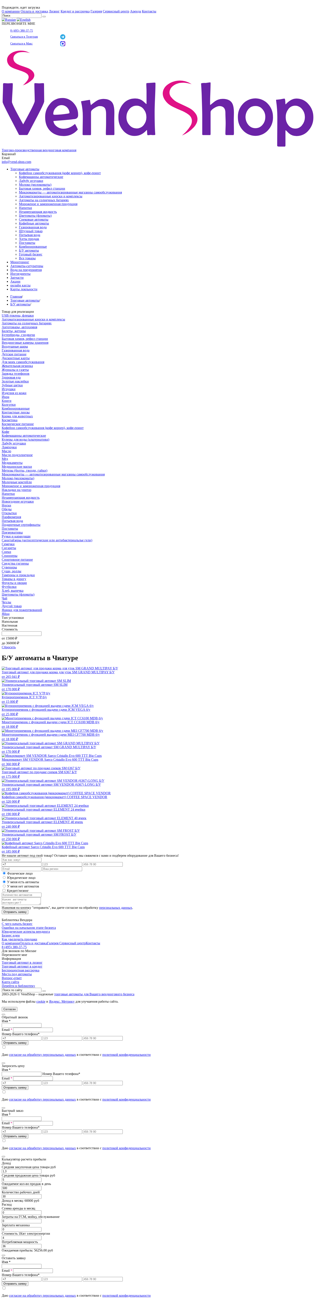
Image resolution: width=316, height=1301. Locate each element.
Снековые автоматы (33, 219)
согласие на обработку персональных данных (42, 1054)
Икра (5, 397)
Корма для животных (17, 416)
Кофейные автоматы (34, 223)
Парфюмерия (11, 517)
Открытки (9, 513)
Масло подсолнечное (17, 455)
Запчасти (17, 277)
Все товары (27, 258)
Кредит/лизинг (17, 890)
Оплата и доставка (34, 11)
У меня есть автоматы (23, 882)
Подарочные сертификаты (21, 525)
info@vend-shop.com (16, 162)
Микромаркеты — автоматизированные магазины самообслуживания (70, 192)
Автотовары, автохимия (19, 327)
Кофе (5, 432)
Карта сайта (10, 982)
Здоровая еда (11, 377)
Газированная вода (33, 227)
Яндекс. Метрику (62, 1001)
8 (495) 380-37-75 (21, 30)
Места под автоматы (17, 974)
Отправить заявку (15, 912)
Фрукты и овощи (14, 583)
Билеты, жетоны (14, 331)
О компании (11, 11)
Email (7, 1030)
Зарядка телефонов (15, 373)
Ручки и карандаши (16, 536)
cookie (40, 1001)
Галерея (96, 11)
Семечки (8, 544)
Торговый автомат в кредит (22, 966)
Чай (4, 598)
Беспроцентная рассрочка (20, 970)
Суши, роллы (11, 571)
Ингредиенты (20, 274)
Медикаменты (12, 463)
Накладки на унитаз (16, 490)
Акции (15, 281)
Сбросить (9, 647)
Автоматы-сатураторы (26, 266)
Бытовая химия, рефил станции (42, 188)
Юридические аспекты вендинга (26, 931)
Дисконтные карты (16, 358)
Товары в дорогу (14, 579)
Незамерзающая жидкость (38, 212)
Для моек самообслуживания (23, 362)
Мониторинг (19, 262)
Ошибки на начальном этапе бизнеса (29, 927)
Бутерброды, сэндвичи (18, 335)
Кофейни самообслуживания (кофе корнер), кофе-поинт (60, 173)
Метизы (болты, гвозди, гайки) (24, 470)
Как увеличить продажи (19, 939)
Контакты (149, 11)
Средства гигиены (15, 563)
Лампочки (9, 447)
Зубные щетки (12, 385)
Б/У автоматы (29, 250)
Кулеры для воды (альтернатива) (25, 439)
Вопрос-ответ (12, 978)
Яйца (5, 614)
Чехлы (6, 602)
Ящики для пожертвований (22, 610)
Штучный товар (31, 231)
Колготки (9, 404)
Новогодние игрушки (18, 501)
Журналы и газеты (15, 370)
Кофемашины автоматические (41, 177)
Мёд (5, 459)
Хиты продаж (29, 239)
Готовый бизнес (30, 254)
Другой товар (12, 606)
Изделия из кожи (14, 393)
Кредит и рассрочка (75, 11)
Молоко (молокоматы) (35, 184)
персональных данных (115, 907)
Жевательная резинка (17, 366)
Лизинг (54, 11)
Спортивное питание (17, 559)
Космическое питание (18, 424)
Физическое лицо (20, 873)
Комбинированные (33, 246)
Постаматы (27, 243)
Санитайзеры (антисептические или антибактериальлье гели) (47, 540)
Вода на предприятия (26, 270)
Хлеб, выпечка (12, 590)
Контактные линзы (16, 412)
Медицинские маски (17, 466)
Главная (16, 296)
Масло (6, 451)
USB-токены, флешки (18, 315)
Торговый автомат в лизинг (22, 962)
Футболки (9, 587)
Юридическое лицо (21, 878)
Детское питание (14, 354)
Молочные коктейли (17, 482)
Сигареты (9, 548)
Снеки (6, 552)
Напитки (25, 208)
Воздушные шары (15, 346)
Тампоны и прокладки (18, 575)
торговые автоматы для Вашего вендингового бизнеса (94, 994)
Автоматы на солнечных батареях (44, 200)
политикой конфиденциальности (126, 1054)
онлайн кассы (20, 285)
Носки (6, 505)
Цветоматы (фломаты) (35, 215)
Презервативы (12, 532)
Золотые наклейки (15, 381)
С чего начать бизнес (17, 924)
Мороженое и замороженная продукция (48, 204)
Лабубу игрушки (31, 181)
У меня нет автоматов (23, 886)
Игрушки (8, 389)
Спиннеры (9, 556)
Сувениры (9, 567)
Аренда (135, 11)
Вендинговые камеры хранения (25, 342)
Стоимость (10, 629)
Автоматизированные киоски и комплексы (50, 196)
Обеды (7, 509)
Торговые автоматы (24, 169)
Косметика (9, 420)
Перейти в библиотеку (18, 986)
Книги (6, 401)
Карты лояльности (23, 289)
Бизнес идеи (11, 935)
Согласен (9, 1009)
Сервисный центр (116, 11)
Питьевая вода (29, 235)
